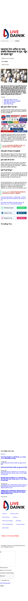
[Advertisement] (14, 14)
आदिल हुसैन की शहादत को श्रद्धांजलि (12, 101)
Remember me (5, 580)
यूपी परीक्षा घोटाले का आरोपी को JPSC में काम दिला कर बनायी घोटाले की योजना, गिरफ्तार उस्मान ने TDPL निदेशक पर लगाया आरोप (14, 479)
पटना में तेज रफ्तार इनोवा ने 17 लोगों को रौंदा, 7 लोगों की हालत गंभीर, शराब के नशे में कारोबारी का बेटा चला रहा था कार (13, 199)
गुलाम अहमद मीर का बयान (9, 102)
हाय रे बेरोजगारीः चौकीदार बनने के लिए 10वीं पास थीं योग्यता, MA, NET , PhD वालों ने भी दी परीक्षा (12, 203)
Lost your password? (5, 583)
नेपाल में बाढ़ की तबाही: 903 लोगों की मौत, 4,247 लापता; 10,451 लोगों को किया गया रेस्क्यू (13, 457)
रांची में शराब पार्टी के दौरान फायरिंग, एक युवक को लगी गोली (14, 467)
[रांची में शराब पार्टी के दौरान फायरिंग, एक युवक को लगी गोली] (14, 464)
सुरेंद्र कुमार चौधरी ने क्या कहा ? (11, 99)
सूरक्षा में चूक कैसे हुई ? (9, 104)
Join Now (22, 207)
